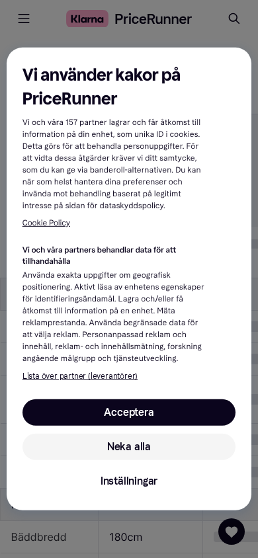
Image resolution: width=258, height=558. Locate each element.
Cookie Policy (46, 223)
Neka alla (129, 446)
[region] (129, 279)
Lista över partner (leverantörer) (80, 376)
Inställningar (129, 481)
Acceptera (128, 412)
